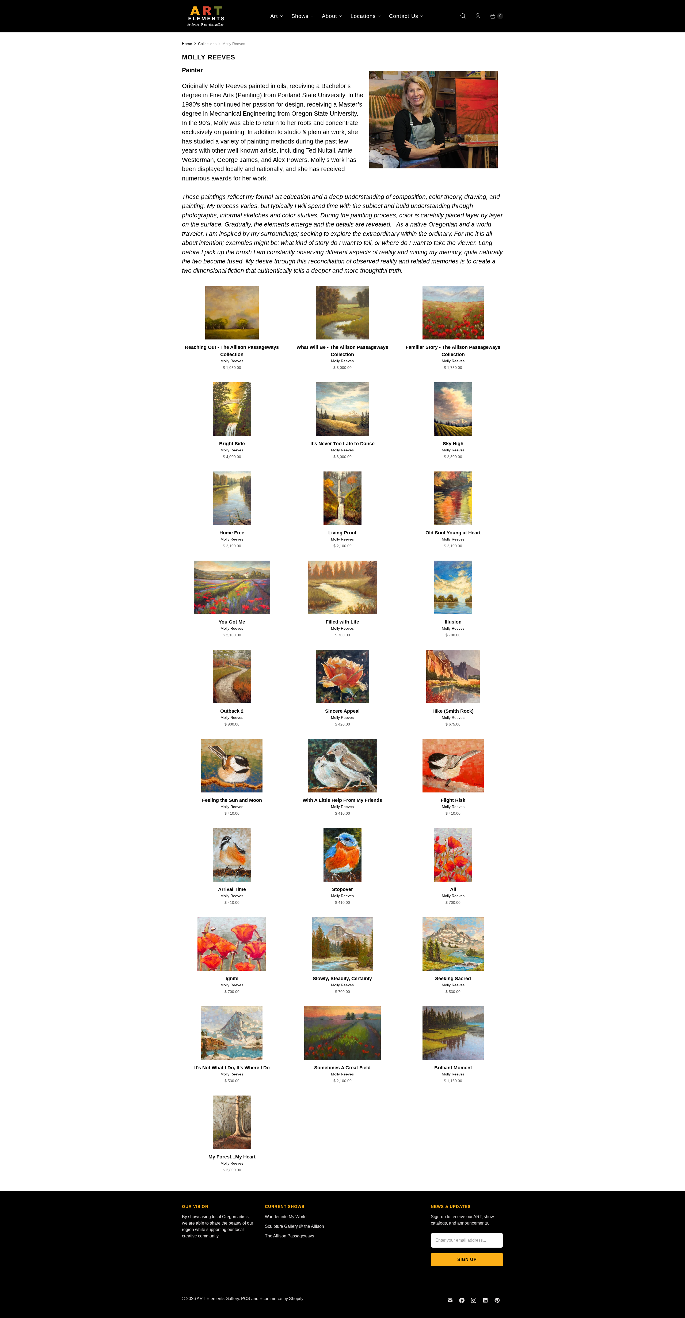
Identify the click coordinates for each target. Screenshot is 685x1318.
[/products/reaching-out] (232, 312)
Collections (207, 43)
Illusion (453, 622)
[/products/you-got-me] (232, 587)
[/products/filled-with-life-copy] (453, 587)
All (453, 889)
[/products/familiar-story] (453, 312)
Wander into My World (286, 1216)
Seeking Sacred (453, 978)
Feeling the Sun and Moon (232, 800)
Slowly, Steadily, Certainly (342, 978)
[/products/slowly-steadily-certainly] (342, 944)
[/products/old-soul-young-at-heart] (453, 498)
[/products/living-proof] (343, 498)
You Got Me (232, 622)
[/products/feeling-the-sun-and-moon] (231, 765)
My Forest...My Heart (232, 1157)
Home (187, 43)
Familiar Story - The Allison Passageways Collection (453, 351)
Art (274, 16)
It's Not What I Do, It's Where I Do (232, 1067)
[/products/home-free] (232, 498)
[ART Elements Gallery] (206, 16)
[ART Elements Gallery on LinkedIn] (485, 1300)
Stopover (342, 889)
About (329, 16)
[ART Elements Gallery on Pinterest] (497, 1300)
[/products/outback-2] (232, 676)
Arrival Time (232, 889)
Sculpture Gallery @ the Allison (294, 1226)
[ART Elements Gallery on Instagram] (474, 1300)
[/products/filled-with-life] (342, 587)
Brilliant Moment (453, 1067)
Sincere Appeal (342, 711)
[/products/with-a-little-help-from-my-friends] (342, 765)
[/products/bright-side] (232, 409)
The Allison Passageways (289, 1236)
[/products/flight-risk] (453, 765)
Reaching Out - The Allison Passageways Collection (232, 351)
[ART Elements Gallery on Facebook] (462, 1300)
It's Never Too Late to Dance (342, 443)
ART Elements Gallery (218, 1298)
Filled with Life (342, 622)
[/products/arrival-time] (232, 855)
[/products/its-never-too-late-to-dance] (342, 409)
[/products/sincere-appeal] (342, 676)
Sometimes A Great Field (342, 1067)
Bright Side (232, 443)
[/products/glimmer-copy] (453, 676)
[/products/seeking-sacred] (453, 944)
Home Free (231, 532)
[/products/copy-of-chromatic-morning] (342, 312)
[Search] (462, 16)
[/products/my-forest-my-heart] (232, 1122)
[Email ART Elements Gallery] (450, 1300)
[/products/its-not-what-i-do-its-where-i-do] (231, 1033)
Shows (300, 16)
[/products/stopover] (343, 855)
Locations (363, 16)
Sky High (453, 443)
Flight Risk (453, 800)
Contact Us (403, 16)
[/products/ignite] (231, 944)
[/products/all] (453, 855)
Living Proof (342, 532)
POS (245, 1298)
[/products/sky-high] (453, 409)
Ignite (232, 978)
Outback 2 (231, 711)
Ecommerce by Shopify (281, 1298)
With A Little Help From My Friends (342, 800)
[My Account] (477, 16)
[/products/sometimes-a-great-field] (342, 1033)
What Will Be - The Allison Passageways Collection (342, 351)
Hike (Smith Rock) (453, 711)
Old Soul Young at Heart (453, 532)
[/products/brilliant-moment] (453, 1033)
